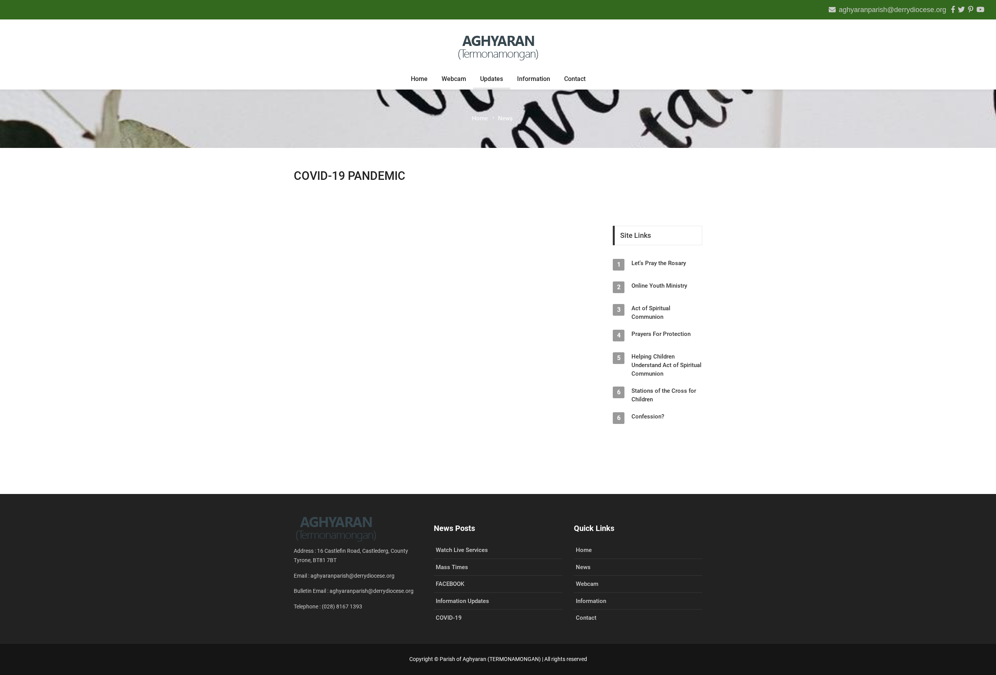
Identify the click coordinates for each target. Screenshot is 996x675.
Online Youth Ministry (659, 285)
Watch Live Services (462, 550)
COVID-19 (449, 617)
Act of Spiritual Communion (650, 312)
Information (533, 79)
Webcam (454, 79)
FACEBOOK (450, 583)
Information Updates (462, 601)
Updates (491, 79)
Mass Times (452, 567)
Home (419, 79)
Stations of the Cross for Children (663, 395)
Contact (575, 79)
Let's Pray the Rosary (658, 263)
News (583, 567)
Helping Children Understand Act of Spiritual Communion (666, 365)
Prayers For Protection (661, 334)
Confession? (647, 416)
